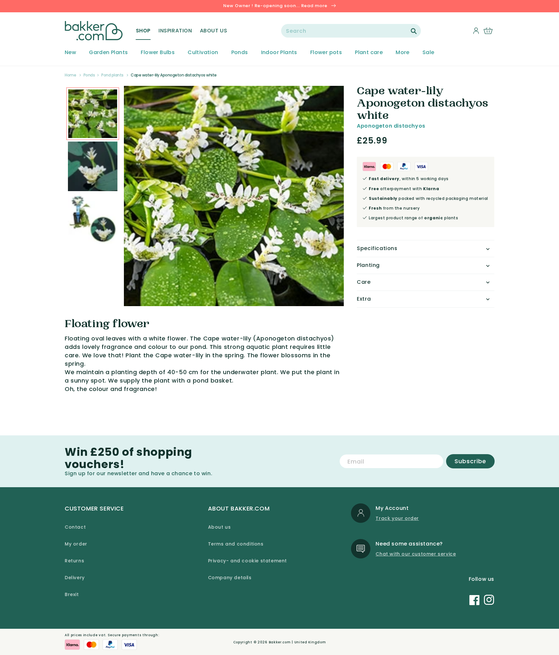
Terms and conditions (236, 544)
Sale (428, 52)
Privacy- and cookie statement (247, 560)
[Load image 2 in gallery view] (92, 113)
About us (219, 527)
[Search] (414, 31)
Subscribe (470, 461)
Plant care (369, 52)
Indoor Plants (279, 52)
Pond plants (112, 75)
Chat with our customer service (416, 554)
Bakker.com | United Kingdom (297, 642)
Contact (75, 527)
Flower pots (326, 52)
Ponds (239, 52)
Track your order (397, 518)
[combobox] (351, 31)
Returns (74, 560)
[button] (143, 31)
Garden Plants (108, 52)
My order (76, 544)
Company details (230, 577)
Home (70, 75)
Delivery (75, 577)
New (70, 52)
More (403, 52)
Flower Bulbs (158, 52)
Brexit (72, 594)
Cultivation (203, 52)
